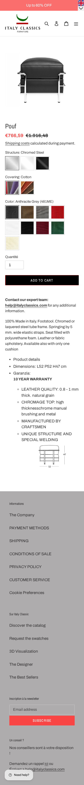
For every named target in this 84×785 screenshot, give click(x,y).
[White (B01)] (12, 229)
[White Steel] (27, 164)
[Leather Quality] (27, 188)
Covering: (18, 177)
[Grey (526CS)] (42, 213)
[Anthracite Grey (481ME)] (12, 213)
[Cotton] (12, 188)
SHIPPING (19, 541)
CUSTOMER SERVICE (29, 580)
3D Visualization (23, 651)
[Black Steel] (42, 164)
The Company (22, 515)
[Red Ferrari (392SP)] (58, 213)
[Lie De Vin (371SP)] (42, 229)
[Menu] (76, 23)
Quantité (11, 257)
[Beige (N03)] (12, 244)
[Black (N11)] (27, 229)
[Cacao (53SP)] (27, 213)
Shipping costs (17, 143)
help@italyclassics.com (26, 305)
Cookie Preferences (26, 593)
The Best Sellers (23, 677)
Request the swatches (29, 638)
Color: (29, 201)
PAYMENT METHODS (29, 528)
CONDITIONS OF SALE (30, 554)
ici (46, 764)
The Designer (21, 664)
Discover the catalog (27, 625)
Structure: (24, 152)
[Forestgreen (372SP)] (58, 229)
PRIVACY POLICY (25, 567)
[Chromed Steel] (12, 164)
